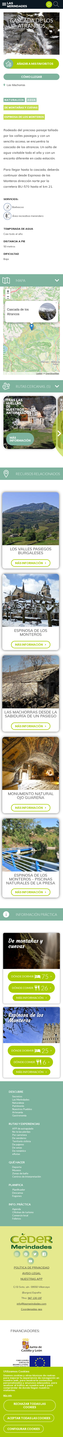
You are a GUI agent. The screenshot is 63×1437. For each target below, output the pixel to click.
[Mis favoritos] (49, 4)
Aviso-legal (31, 1273)
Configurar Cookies (23, 1428)
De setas (17, 1147)
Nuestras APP (31, 1279)
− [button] (8, 296)
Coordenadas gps (31, 1309)
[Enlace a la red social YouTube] (30, 1261)
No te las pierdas (21, 1131)
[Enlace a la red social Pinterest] (25, 1254)
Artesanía (17, 1112)
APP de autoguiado (22, 1128)
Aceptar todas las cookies (28, 1418)
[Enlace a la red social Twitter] (34, 1254)
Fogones (17, 1195)
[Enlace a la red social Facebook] (44, 1254)
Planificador (18, 1189)
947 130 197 (35, 1298)
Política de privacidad (31, 1267)
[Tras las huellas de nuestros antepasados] (30, 422)
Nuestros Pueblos (22, 1109)
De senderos (19, 1138)
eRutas (16, 1153)
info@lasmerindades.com (31, 1303)
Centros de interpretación (26, 1176)
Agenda (16, 1208)
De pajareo (18, 1144)
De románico (19, 1150)
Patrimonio (18, 1105)
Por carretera (19, 1134)
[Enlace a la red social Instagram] (16, 1254)
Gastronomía (19, 1115)
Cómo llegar (31, 76)
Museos (16, 1170)
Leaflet (39, 373)
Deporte (17, 1166)
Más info (7, 1395)
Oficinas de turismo (23, 1212)
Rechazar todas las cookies (30, 1405)
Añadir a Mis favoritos (35, 63)
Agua (31, 100)
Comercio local (20, 1215)
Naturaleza (14, 100)
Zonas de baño (20, 1173)
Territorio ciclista (21, 1141)
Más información (20, 439)
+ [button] (8, 291)
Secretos (17, 1096)
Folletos (16, 1218)
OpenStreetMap (52, 373)
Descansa (17, 1192)
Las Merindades (17, 4)
